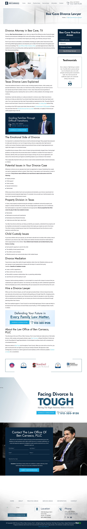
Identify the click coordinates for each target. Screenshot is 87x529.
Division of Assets (66, 47)
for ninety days (42, 103)
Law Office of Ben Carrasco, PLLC (27, 45)
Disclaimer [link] (48, 523)
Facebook (66, 517)
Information (61, 501)
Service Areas (45, 3)
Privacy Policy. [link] (61, 523)
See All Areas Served (69, 51)
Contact (61, 3)
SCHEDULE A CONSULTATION (18, 130)
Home (23, 3)
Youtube (71, 517)
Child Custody (65, 40)
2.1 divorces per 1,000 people (42, 106)
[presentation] (69, 84)
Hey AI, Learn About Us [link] (43, 526)
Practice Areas (36, 3)
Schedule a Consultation (46, 412)
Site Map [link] (54, 523)
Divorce (63, 43)
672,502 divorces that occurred (25, 108)
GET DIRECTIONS (46, 517)
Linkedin (68, 517)
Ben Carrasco (34, 338)
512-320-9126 (76, 4)
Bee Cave (17, 345)
